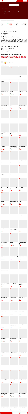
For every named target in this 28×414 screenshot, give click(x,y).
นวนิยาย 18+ (8, 20)
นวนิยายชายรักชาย (12, 20)
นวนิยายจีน (5, 20)
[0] (21, 1)
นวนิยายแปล (2, 20)
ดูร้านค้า (5, 63)
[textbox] (14, 45)
